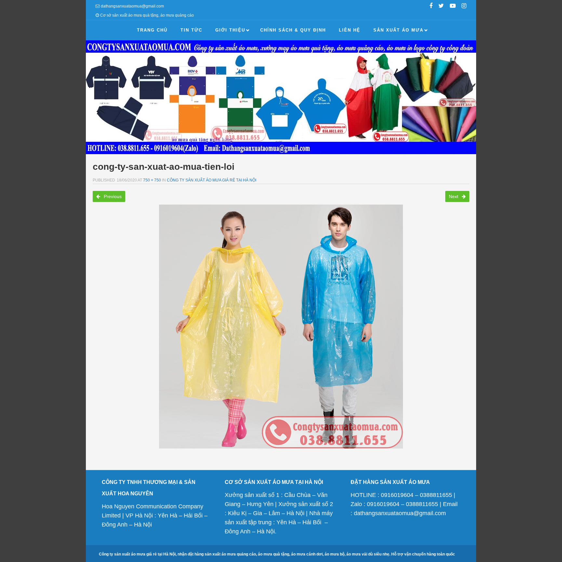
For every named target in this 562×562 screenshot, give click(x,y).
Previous (112, 196)
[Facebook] (431, 6)
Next (454, 196)
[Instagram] (464, 6)
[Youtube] (453, 6)
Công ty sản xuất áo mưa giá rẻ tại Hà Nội (211, 180)
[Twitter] (441, 6)
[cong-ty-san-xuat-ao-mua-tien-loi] (281, 326)
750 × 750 (152, 180)
